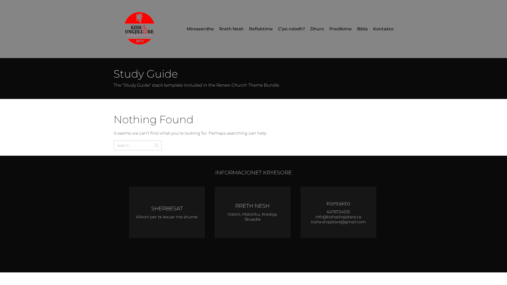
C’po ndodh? (291, 28)
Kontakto (383, 28)
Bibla (362, 28)
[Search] (157, 145)
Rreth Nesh (231, 28)
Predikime (340, 28)
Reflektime (261, 28)
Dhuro (317, 28)
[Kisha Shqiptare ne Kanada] (141, 29)
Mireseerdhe (200, 28)
